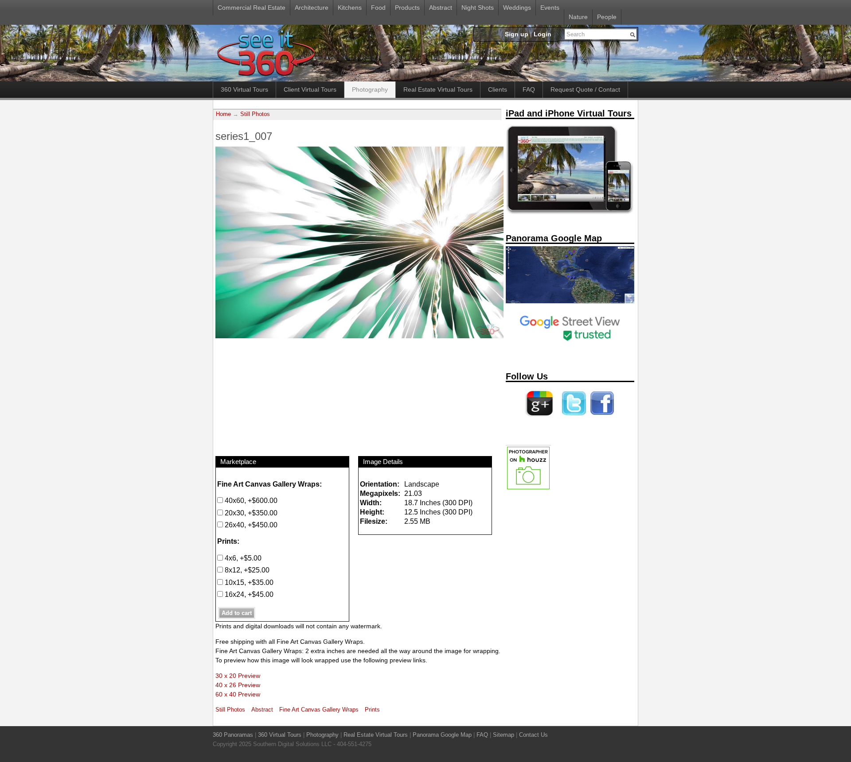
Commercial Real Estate (251, 7)
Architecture (311, 7)
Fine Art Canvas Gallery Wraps (319, 709)
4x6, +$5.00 (242, 558)
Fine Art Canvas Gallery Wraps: (269, 484)
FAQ (529, 89)
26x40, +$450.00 (250, 525)
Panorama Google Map (442, 735)
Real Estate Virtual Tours (437, 89)
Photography (370, 89)
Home (223, 114)
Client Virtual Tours (310, 89)
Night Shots (477, 7)
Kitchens (350, 7)
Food (378, 7)
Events (549, 7)
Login (542, 34)
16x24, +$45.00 (248, 594)
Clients (497, 89)
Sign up (516, 34)
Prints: (228, 541)
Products (407, 7)
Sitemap (503, 735)
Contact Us (533, 735)
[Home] (266, 76)
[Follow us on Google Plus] (539, 418)
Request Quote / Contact (585, 89)
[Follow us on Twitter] (572, 418)
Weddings (517, 7)
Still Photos (255, 114)
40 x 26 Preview (237, 685)
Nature (578, 16)
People (607, 16)
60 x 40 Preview (237, 694)
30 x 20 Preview (237, 675)
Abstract (440, 7)
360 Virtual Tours (244, 89)
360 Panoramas (233, 735)
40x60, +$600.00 (250, 500)
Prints (372, 709)
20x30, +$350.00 (250, 513)
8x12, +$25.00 (246, 570)
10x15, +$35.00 (248, 582)
